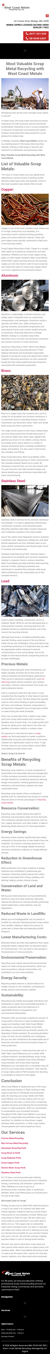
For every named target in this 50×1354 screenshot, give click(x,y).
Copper (7, 189)
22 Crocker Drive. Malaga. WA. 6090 (31, 21)
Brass (5, 371)
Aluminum (9, 275)
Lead (5, 581)
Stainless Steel (13, 481)
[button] (25, 50)
